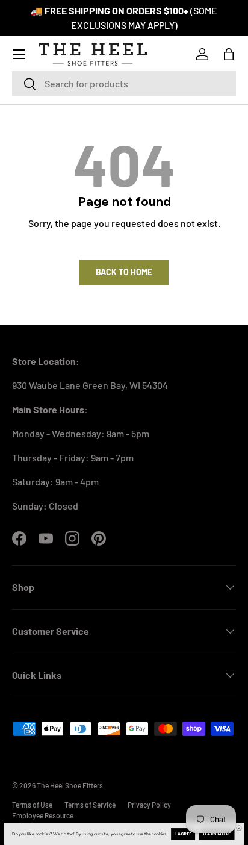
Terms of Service (90, 804)
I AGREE (183, 834)
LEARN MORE (217, 834)
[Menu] (19, 54)
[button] (228, 54)
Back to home (124, 272)
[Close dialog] (239, 828)
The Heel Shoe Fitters (70, 785)
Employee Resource (42, 815)
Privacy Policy (149, 804)
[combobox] (124, 83)
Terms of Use (32, 804)
